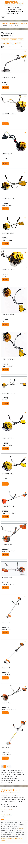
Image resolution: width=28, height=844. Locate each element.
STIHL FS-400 (6, 748)
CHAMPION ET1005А (8, 77)
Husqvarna (13, 39)
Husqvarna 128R (7, 544)
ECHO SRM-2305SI (8, 506)
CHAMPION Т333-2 (8, 233)
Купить (5, 87)
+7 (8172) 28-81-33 (16, 13)
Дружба (21, 828)
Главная (4, 23)
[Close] (26, 822)
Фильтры (24, 47)
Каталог (11, 23)
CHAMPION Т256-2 (8, 198)
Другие (9, 43)
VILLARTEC (17, 43)
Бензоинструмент (21, 23)
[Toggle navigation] (3, 18)
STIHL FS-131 (6, 668)
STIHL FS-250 (6, 703)
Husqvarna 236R (7, 577)
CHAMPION (5, 39)
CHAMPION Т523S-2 (8, 474)
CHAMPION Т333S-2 (8, 269)
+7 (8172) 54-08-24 (17, 11)
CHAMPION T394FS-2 (9, 114)
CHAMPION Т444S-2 (8, 393)
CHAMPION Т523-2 (8, 438)
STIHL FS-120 (6, 622)
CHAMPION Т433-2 (8, 314)
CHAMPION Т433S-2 (8, 359)
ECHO (20, 39)
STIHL (3, 43)
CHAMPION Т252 (7, 153)
